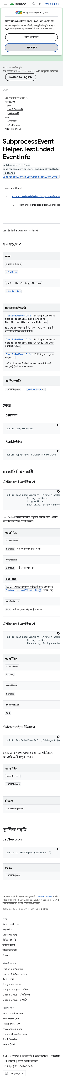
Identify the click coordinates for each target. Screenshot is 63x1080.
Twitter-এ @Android (13, 968)
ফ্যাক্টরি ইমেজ (9, 945)
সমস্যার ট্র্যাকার (9, 1044)
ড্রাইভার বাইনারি (10, 950)
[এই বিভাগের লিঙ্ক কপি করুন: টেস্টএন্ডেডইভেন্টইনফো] (39, 482)
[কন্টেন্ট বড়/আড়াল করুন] (27, 98)
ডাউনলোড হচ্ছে (10, 934)
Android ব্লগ (8, 979)
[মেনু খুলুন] (5, 4)
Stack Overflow (10, 1039)
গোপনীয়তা (10, 1061)
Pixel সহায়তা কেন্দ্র (11, 1018)
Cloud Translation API (27, 71)
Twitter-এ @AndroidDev (15, 974)
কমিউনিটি (27, 1056)
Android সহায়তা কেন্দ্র (13, 1013)
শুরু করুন (31, 47)
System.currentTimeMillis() (23, 590)
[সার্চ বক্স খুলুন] (34, 4)
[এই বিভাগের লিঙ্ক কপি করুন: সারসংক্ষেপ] (25, 244)
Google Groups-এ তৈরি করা (16, 994)
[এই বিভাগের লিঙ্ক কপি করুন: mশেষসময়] (21, 416)
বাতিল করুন (32, 37)
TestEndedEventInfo (18, 315)
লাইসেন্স (55, 1056)
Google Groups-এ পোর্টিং (15, 999)
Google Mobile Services (15, 1034)
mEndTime (11, 272)
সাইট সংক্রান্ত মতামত (28, 1061)
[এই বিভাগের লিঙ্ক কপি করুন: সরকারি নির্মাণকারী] (37, 472)
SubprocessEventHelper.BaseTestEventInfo (30, 176)
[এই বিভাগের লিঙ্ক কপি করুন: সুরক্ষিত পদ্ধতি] (29, 830)
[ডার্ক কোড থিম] (58, 425)
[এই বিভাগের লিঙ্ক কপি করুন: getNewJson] (25, 840)
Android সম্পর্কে (11, 1056)
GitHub (6, 955)
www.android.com (12, 1028)
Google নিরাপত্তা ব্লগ (12, 984)
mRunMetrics (13, 291)
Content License (44, 896)
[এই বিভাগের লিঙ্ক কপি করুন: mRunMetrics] (26, 442)
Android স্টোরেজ (11, 924)
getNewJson (34, 389)
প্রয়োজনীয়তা (8, 929)
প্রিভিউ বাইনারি (9, 939)
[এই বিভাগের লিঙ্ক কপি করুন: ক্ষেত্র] (14, 406)
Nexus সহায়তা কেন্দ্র (12, 1023)
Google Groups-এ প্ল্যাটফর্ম (16, 989)
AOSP (5, 90)
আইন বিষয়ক (41, 1056)
